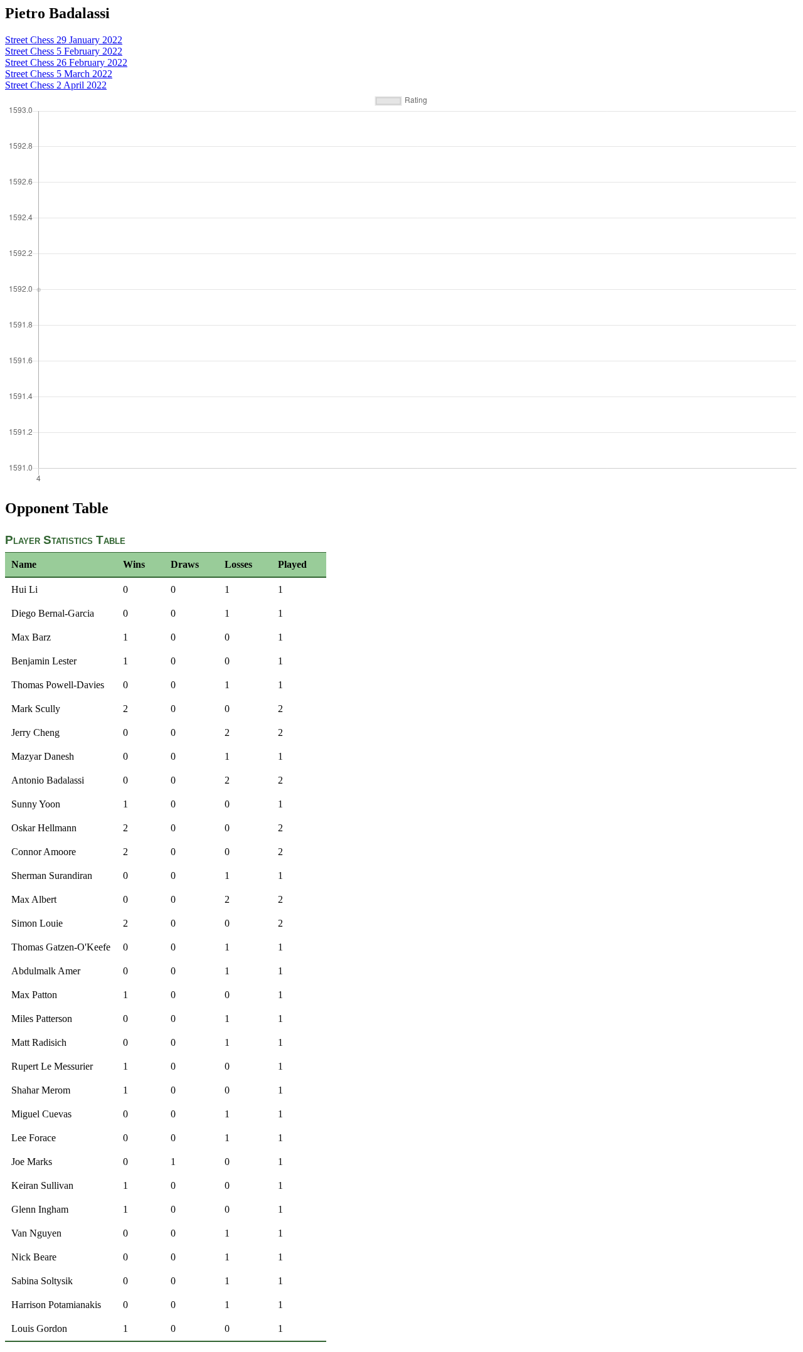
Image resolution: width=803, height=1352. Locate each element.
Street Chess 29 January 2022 (63, 40)
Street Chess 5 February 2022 (63, 51)
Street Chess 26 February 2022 (66, 62)
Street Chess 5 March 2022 (58, 73)
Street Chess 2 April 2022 (56, 85)
